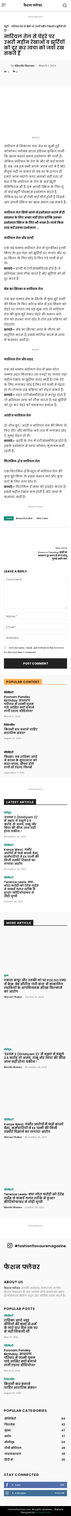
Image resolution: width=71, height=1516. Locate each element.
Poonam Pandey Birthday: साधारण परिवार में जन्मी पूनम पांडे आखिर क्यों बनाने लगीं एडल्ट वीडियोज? (19, 704)
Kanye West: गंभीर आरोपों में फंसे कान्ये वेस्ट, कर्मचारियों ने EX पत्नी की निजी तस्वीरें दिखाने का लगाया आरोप (21, 857)
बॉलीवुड (7, 812)
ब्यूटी (6, 26)
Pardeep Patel (42, 1512)
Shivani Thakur (13, 996)
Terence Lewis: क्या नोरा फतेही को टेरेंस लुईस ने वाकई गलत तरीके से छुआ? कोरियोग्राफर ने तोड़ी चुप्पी (21, 889)
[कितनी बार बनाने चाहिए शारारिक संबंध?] (54, 734)
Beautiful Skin (24, 518)
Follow (59, 1492)
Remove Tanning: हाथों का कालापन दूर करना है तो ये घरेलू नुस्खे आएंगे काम (52, 555)
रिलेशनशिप (9, 724)
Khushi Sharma (24, 65)
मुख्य (6, 975)
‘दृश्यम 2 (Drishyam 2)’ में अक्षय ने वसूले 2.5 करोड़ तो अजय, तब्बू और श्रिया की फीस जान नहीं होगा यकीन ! (21, 824)
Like (62, 1484)
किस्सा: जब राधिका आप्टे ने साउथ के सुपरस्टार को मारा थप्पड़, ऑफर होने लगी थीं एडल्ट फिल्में (20, 762)
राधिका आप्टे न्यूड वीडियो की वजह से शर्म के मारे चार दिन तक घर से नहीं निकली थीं (21, 1326)
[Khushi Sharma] (7, 65)
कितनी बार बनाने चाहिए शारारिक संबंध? (20, 731)
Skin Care (42, 518)
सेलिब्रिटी (8, 692)
